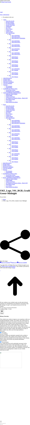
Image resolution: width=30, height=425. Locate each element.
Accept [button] (9, 309)
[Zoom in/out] (5, 423)
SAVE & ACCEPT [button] (4, 350)
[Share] (2, 423)
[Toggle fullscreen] (3, 423)
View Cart (2, 14)
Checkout (7, 14)
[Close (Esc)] (0, 423)
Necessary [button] (2, 331)
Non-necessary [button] (3, 340)
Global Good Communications (8, 266)
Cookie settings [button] (3, 309)
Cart (1, 12)
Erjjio (14, 267)
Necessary (4, 332)
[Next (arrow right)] (2, 424)
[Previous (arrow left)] (0, 424)
